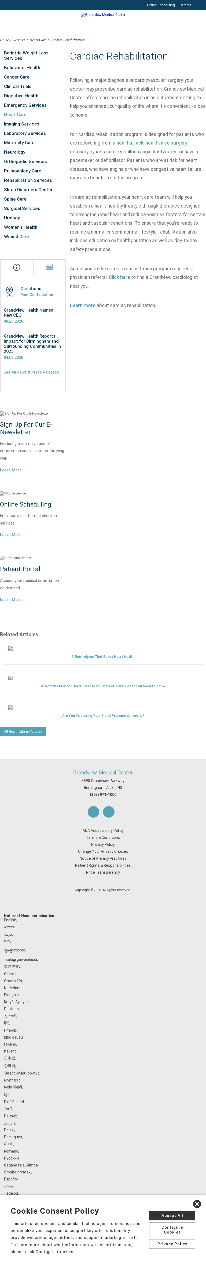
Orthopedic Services (25, 161)
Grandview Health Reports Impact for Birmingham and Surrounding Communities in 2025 (32, 344)
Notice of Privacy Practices (103, 858)
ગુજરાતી (10, 1016)
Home (4, 39)
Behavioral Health (22, 67)
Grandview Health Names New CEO (28, 313)
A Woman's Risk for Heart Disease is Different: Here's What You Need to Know (103, 686)
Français (11, 995)
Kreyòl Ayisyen (16, 1002)
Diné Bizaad (14, 1102)
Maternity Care (19, 142)
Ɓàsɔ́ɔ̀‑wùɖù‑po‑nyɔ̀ (21, 1073)
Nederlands (14, 988)
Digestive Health (21, 95)
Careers (185, 5)
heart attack (130, 143)
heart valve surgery (166, 143)
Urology (12, 217)
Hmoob (10, 1030)
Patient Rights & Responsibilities (103, 865)
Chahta (10, 974)
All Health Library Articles (23, 731)
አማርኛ (9, 927)
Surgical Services (22, 208)
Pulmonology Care (22, 170)
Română (11, 1151)
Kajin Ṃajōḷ (13, 1087)
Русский (11, 1158)
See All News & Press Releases (31, 372)
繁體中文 (11, 966)
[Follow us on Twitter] (109, 812)
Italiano (10, 1051)
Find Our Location (37, 295)
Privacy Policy (103, 844)
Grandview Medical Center (103, 773)
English (10, 920)
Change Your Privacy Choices (103, 851)
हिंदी (6, 1023)
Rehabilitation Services (28, 180)
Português (13, 1137)
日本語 (9, 1058)
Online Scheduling (161, 5)
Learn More (10, 470)
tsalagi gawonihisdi (20, 959)
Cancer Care (17, 77)
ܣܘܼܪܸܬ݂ (8, 1186)
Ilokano (10, 1044)
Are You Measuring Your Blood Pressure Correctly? (103, 716)
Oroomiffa (13, 981)
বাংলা (7, 941)
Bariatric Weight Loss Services (26, 55)
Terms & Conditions (103, 837)
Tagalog (11, 1193)
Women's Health (20, 227)
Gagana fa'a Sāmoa (21, 1165)
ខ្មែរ (6, 1094)
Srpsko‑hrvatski (17, 1172)
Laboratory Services (25, 133)
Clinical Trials (17, 86)
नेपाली (8, 1109)
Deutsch (11, 1009)
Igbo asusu (13, 1037)
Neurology (14, 152)
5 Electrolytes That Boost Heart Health (103, 657)
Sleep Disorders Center (28, 189)
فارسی (9, 1123)
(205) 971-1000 (103, 794)
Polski (9, 1130)
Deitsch (10, 1116)
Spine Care (15, 199)
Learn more (82, 305)
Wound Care (16, 236)
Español (11, 1179)
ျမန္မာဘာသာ (14, 950)
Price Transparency (103, 872)
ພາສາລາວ (12, 1080)
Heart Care (38, 39)
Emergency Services (25, 105)
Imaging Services (21, 124)
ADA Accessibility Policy (103, 830)
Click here (119, 277)
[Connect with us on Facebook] (93, 812)
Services (19, 39)
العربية (9, 934)
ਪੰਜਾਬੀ (8, 1144)
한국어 (9, 1066)
